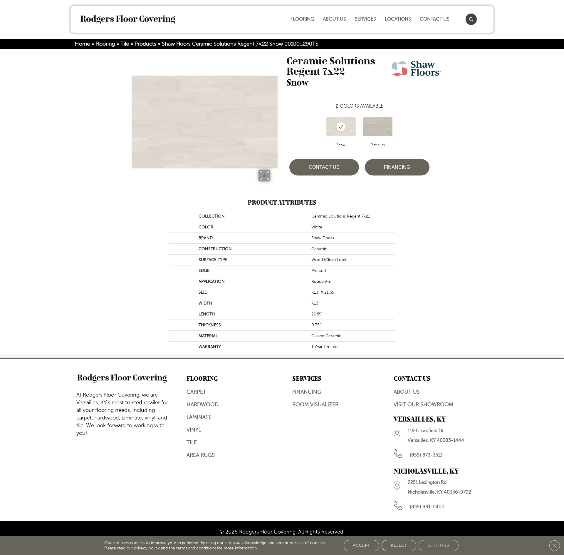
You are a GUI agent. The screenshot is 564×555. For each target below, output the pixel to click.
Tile (124, 44)
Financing (397, 167)
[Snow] (341, 127)
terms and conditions (196, 548)
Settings (438, 545)
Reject (399, 545)
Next (435, 121)
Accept (361, 545)
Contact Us (324, 167)
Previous (283, 121)
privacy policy (147, 548)
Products (145, 44)
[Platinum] (378, 127)
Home (82, 44)
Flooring (105, 44)
